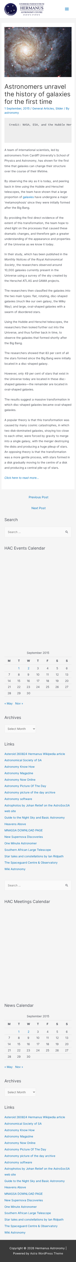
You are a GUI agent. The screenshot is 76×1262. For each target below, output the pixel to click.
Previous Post (38, 497)
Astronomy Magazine (18, 773)
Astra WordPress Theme (46, 1253)
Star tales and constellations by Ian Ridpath (34, 856)
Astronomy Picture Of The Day (25, 786)
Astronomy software (18, 799)
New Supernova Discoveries (23, 836)
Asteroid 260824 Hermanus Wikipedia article (34, 754)
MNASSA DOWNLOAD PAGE (23, 830)
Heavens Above (15, 824)
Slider (59, 108)
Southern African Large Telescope (27, 849)
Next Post (38, 508)
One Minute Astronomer (20, 843)
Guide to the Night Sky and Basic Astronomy (34, 817)
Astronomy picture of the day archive (29, 792)
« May (8, 703)
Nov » (19, 703)
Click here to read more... (21, 477)
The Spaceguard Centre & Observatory (31, 862)
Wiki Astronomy (15, 869)
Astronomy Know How (19, 766)
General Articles (43, 108)
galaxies (28, 197)
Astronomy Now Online (19, 779)
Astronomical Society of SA (23, 760)
